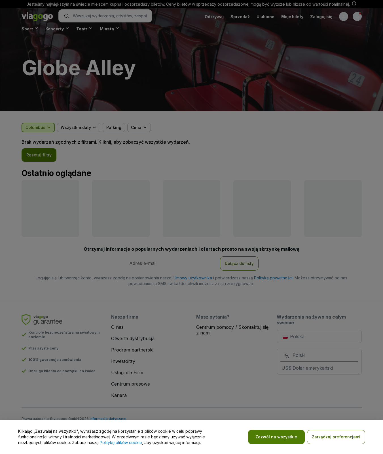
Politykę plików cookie (121, 442)
